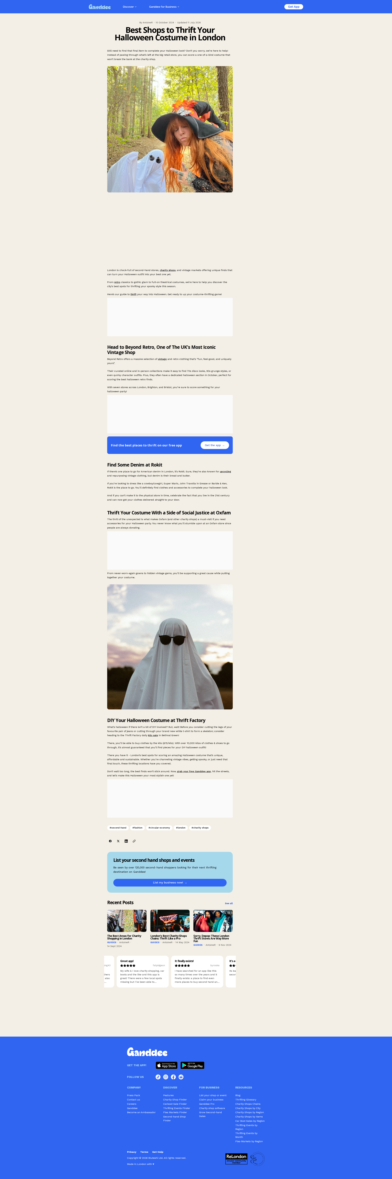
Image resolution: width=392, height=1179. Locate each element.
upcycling (225, 471)
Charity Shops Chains (247, 1103)
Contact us (133, 1099)
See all (229, 903)
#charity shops (200, 827)
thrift (133, 294)
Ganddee (132, 1108)
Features (168, 1095)
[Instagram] (165, 1076)
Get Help (157, 1151)
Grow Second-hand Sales (210, 1114)
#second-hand (118, 827)
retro (117, 282)
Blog (237, 1095)
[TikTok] (158, 1076)
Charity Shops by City (247, 1108)
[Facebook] (173, 1076)
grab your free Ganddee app (194, 771)
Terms (144, 1151)
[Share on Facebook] (110, 841)
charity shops (167, 270)
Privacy (131, 1151)
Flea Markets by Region (249, 1141)
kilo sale (153, 735)
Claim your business (211, 1099)
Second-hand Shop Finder (174, 1118)
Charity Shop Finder (175, 1099)
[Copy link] (134, 841)
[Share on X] (118, 841)
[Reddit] (181, 1076)
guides (111, 942)
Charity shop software (212, 1108)
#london (180, 827)
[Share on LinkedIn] (126, 841)
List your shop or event (212, 1095)
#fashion (137, 827)
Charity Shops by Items (249, 1116)
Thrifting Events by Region (246, 1127)
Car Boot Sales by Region (250, 1120)
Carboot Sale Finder (175, 1103)
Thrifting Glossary (245, 1099)
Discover (128, 6)
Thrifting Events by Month (246, 1135)
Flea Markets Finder (175, 1112)
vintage (162, 359)
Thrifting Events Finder (176, 1108)
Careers (131, 1103)
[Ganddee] (100, 6)
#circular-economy (159, 827)
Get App (294, 6)
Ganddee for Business (163, 6)
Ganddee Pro (206, 1103)
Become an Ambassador (141, 1112)
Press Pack (133, 1095)
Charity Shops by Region (249, 1112)
